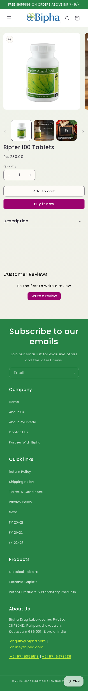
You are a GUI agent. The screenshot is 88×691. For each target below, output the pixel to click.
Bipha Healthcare (36, 681)
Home (14, 402)
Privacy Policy (20, 502)
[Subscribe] (74, 373)
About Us (16, 412)
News (13, 512)
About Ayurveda (22, 422)
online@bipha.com (27, 647)
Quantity (9, 166)
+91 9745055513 (24, 656)
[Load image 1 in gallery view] (21, 130)
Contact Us (18, 432)
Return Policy (20, 471)
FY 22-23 (16, 542)
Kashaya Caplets (23, 582)
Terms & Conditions (26, 492)
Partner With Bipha (25, 442)
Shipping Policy (21, 481)
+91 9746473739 (56, 656)
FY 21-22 (16, 532)
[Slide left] (5, 131)
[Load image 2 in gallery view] (44, 130)
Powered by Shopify (62, 681)
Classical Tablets (23, 571)
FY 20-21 (16, 522)
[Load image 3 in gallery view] (66, 130)
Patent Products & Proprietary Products (42, 592)
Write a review (44, 296)
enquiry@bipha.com (27, 641)
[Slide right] (83, 131)
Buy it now (44, 204)
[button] (9, 18)
